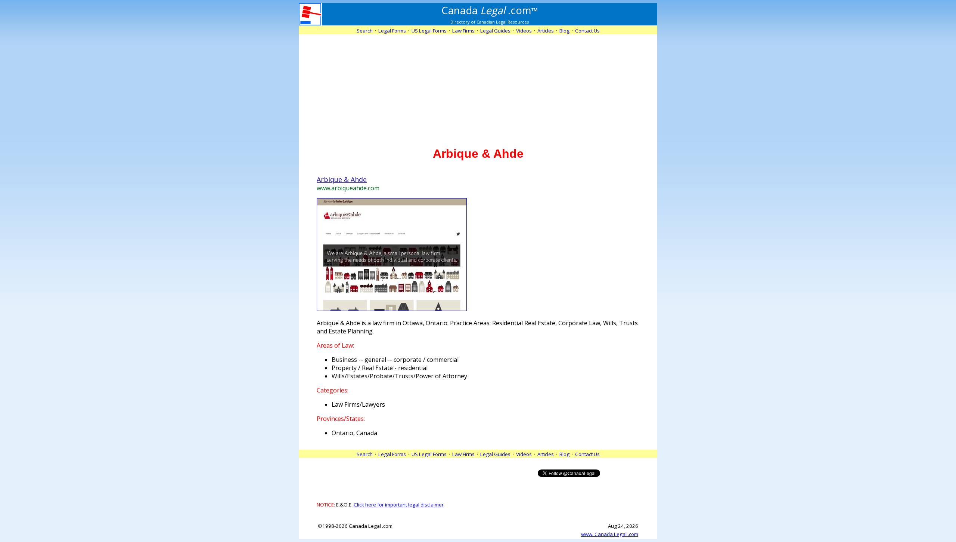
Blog (564, 30)
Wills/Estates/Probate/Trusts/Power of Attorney (399, 376)
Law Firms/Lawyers (358, 404)
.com (489, 10)
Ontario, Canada (354, 433)
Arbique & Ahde (342, 179)
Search (365, 30)
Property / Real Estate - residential (380, 368)
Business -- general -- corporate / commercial (395, 359)
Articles (545, 30)
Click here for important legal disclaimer (399, 504)
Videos (524, 30)
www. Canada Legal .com (609, 534)
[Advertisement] (478, 86)
